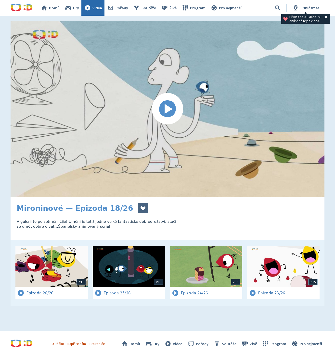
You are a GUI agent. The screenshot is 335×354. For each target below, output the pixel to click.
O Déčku (58, 343)
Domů (54, 7)
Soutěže (149, 7)
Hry (76, 7)
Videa (97, 7)
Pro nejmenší (230, 7)
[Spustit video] (167, 109)
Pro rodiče (97, 343)
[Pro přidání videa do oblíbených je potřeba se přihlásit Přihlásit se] (143, 208)
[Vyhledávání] (277, 8)
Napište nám (76, 343)
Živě (173, 7)
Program (198, 7)
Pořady (122, 7)
